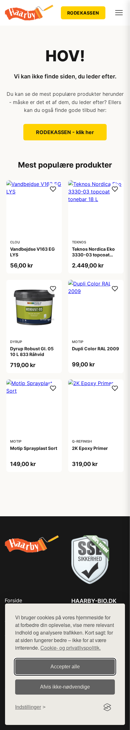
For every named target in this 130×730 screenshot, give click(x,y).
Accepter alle (65, 666)
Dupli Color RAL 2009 (95, 348)
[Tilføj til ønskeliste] (53, 189)
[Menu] (119, 12)
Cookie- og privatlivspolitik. (70, 647)
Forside (13, 600)
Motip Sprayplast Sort (33, 448)
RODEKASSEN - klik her (65, 132)
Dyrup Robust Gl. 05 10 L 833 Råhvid (32, 351)
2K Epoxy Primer (90, 448)
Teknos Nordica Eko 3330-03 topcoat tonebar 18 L (93, 254)
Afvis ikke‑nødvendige (65, 687)
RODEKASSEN (83, 12)
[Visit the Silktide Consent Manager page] (107, 707)
